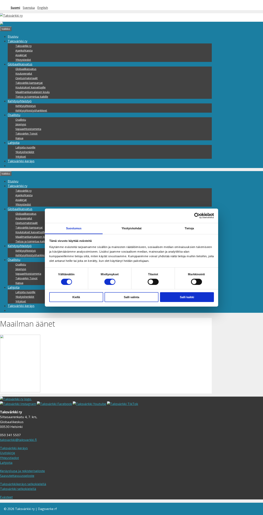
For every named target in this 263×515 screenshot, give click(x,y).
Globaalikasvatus (20, 64)
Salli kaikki (187, 297)
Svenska (29, 8)
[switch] (109, 282)
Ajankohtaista (24, 50)
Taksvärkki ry (17, 41)
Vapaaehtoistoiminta (28, 129)
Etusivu (13, 36)
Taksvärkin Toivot (26, 133)
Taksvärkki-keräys (21, 161)
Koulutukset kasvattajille (30, 87)
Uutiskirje (7, 453)
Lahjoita (13, 143)
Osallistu (14, 115)
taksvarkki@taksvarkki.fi (18, 440)
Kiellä (76, 297)
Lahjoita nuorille (25, 147)
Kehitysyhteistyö (20, 101)
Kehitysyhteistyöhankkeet (31, 110)
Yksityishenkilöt (24, 152)
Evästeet (6, 497)
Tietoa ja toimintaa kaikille (31, 96)
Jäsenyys (20, 124)
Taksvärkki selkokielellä (18, 489)
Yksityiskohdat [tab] (131, 228)
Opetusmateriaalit (26, 78)
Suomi (15, 8)
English (42, 8)
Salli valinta (131, 297)
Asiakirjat (21, 55)
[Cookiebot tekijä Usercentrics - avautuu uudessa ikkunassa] (197, 216)
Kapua (19, 138)
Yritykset (20, 156)
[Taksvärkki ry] (11, 24)
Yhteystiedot (23, 60)
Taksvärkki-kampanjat (29, 83)
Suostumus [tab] (74, 228)
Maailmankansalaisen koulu (32, 92)
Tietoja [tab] (189, 228)
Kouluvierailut (23, 73)
